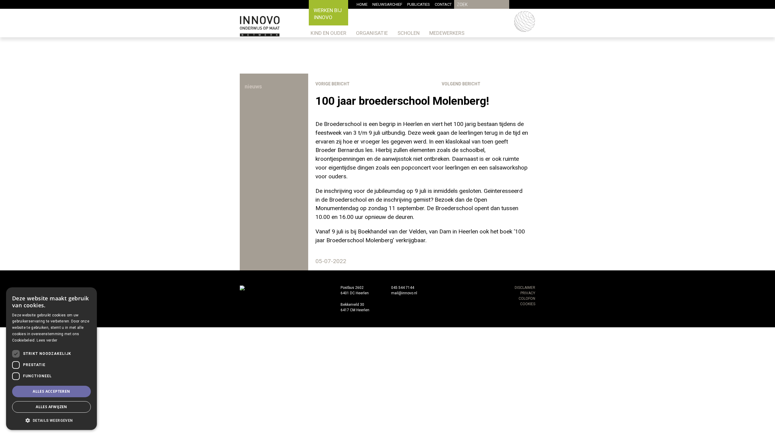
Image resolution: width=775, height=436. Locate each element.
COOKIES (527, 304)
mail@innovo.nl (404, 293)
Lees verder (47, 340)
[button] (51, 420)
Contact (443, 4)
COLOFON (527, 298)
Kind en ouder (328, 33)
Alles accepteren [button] (51, 391)
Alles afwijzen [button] (51, 406)
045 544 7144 (402, 288)
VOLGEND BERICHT (461, 83)
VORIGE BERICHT (332, 83)
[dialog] (51, 358)
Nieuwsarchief (387, 4)
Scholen (408, 33)
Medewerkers (446, 33)
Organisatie (372, 33)
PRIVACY (527, 293)
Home (362, 4)
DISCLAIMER (525, 288)
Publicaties (418, 4)
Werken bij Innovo (328, 13)
